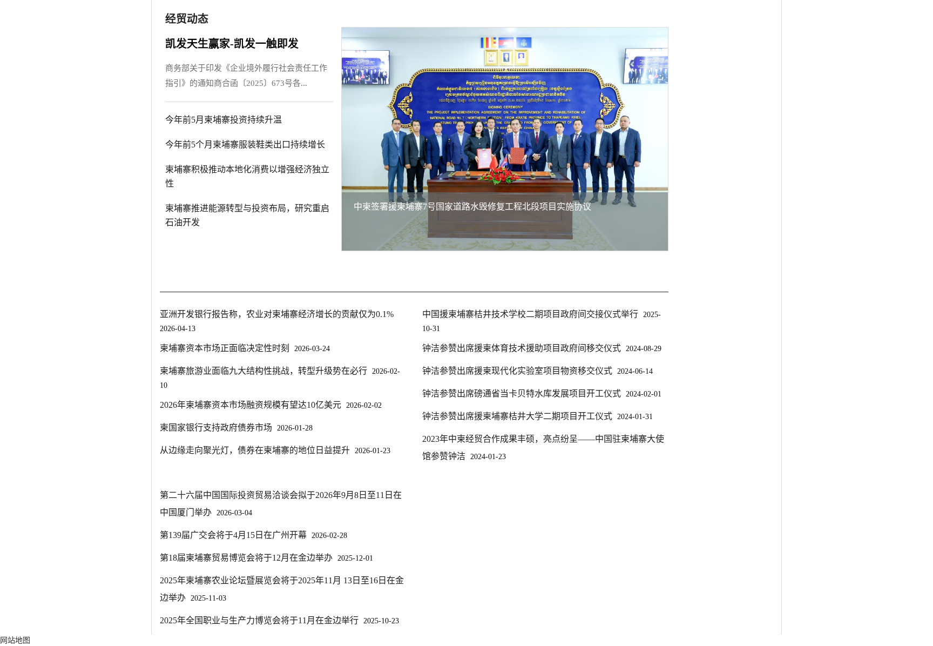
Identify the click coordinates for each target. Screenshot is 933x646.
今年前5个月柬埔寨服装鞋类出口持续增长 (245, 144)
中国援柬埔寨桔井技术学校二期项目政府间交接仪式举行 (530, 314)
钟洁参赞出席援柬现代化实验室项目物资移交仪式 (517, 370)
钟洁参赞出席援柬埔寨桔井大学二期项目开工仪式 (517, 416)
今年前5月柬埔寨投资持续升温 (223, 119)
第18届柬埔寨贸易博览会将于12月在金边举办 (246, 557)
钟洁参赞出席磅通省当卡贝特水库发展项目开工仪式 (521, 393)
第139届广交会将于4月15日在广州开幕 (233, 535)
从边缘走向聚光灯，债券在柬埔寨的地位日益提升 (255, 450)
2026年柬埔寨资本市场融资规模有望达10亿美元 (250, 404)
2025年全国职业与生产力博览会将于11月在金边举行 (259, 620)
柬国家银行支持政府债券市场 (216, 427)
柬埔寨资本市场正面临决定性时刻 (224, 348)
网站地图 (15, 640)
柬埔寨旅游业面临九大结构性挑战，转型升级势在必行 (263, 370)
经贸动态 (186, 19)
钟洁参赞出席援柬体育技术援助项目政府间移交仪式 (521, 348)
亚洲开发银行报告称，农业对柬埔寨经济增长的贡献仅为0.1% (277, 314)
